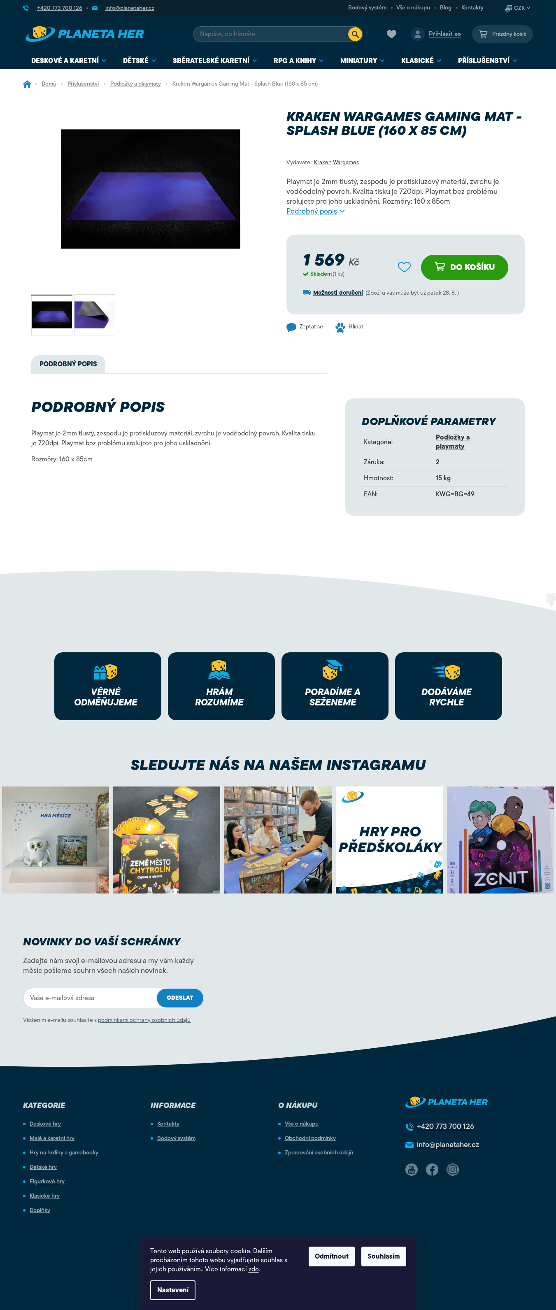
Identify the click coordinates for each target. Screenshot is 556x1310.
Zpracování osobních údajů (319, 1152)
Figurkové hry (47, 1181)
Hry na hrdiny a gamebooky (64, 1152)
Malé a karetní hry (52, 1138)
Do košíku (472, 267)
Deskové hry (45, 1124)
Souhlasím (384, 1256)
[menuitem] (69, 61)
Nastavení (172, 1290)
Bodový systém (367, 7)
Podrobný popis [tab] (68, 364)
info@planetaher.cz (448, 1144)
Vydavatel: (322, 162)
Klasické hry (45, 1196)
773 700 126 (445, 1126)
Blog (445, 7)
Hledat (355, 34)
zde (254, 1269)
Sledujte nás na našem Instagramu (278, 765)
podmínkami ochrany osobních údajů (144, 1020)
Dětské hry (43, 1167)
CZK (519, 8)
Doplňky (40, 1210)
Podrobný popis (311, 211)
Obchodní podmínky (310, 1138)
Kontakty (472, 7)
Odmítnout (332, 1256)
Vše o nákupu (413, 7)
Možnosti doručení (338, 293)
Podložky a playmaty (453, 442)
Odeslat (180, 998)
